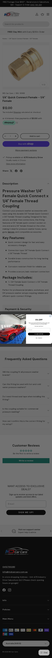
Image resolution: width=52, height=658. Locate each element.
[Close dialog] (50, 316)
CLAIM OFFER (39, 334)
